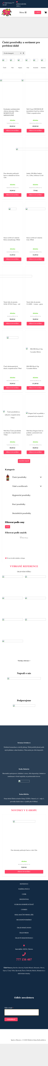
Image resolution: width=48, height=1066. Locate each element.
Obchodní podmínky (24, 920)
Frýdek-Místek (28, 967)
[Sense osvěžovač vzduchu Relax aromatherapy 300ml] (12, 209)
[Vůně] (12, 60)
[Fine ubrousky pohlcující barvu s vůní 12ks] (24, 821)
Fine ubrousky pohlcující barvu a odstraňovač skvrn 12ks (11, 175)
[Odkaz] (24, 544)
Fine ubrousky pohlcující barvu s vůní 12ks (24, 850)
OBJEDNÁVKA (24, 899)
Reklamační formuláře (24, 915)
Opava (5, 970)
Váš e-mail (8, 1008)
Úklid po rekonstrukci (24, 938)
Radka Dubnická (24, 769)
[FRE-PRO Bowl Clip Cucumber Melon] (35, 349)
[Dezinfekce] (43, 60)
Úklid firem (24, 933)
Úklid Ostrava (8, 967)
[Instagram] (43, 4)
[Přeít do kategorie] (23, 53)
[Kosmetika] (35, 60)
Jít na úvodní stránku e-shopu (16, 558)
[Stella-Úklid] (6, 12)
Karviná (21, 967)
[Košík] (45, 12)
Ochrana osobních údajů (24, 904)
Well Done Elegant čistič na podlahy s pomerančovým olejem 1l (34, 433)
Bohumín (36, 967)
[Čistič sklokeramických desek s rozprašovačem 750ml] (12, 338)
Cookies (24, 909)
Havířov (15, 967)
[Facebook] (35, 4)
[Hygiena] (20, 60)
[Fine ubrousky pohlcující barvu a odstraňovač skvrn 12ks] (12, 147)
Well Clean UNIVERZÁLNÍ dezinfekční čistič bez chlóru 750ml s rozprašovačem (35, 111)
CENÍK (24, 894)
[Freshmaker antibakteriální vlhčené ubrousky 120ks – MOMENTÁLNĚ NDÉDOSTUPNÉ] (12, 80)
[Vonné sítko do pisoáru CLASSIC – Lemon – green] (35, 278)
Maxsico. (19, 1040)
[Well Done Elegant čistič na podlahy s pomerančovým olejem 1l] (35, 413)
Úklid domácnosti (24, 928)
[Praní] (27, 60)
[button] (12, 130)
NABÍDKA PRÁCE (24, 889)
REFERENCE (24, 884)
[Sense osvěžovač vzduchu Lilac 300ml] (35, 209)
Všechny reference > (24, 661)
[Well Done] (24, 537)
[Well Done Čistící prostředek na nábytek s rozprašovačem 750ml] (12, 412)
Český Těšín (11, 970)
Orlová (42, 967)
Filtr (7, 526)
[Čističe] (4, 60)
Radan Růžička (24, 794)
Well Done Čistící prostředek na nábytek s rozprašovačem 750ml (12, 433)
